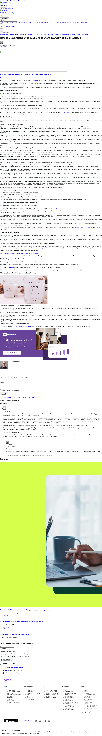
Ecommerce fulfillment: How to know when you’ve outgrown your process (25, 610)
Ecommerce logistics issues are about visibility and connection (21, 621)
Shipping (87, 22)
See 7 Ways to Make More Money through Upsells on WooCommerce (19, 253)
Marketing (57, 22)
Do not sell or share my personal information (90, 705)
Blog (66, 690)
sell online (35, 80)
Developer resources (51, 691)
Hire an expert (14, 0)
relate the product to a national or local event (49, 248)
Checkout (10, 697)
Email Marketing (36, 22)
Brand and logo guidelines (88, 702)
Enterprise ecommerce (13, 702)
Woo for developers (51, 690)
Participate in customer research (70, 705)
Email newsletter (69, 697)
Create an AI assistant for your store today (14, 634)
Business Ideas (4, 22)
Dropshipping (27, 22)
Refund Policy (87, 711)
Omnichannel (63, 22)
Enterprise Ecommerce (47, 22)
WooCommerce (11, 690)
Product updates (69, 696)
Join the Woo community (87, 696)
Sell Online (81, 22)
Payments (70, 22)
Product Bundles (54, 208)
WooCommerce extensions (31, 690)
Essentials (29, 696)
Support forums (69, 709)
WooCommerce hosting (71, 702)
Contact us (87, 712)
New (28, 694)
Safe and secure (9, 673)
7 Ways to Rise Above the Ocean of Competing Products (24, 74)
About (85, 690)
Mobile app (10, 700)
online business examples (83, 227)
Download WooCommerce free (89, 693)
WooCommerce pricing (13, 691)
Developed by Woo (32, 699)
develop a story (9, 267)
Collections (30, 697)
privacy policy (9, 654)
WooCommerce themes (33, 693)
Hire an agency (69, 703)
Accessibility (68, 708)
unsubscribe (22, 654)
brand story (67, 112)
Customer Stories (14, 22)
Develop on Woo (5, 0)
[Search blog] (1, 16)
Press (85, 691)
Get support (21, 0)
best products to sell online (23, 326)
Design (21, 22)
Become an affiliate (51, 697)
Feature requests (69, 700)
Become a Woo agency (52, 693)
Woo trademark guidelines (88, 699)
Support (7, 670)
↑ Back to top (4, 78)
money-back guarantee (16, 667)
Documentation (69, 691)
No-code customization (14, 694)
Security (75, 22)
